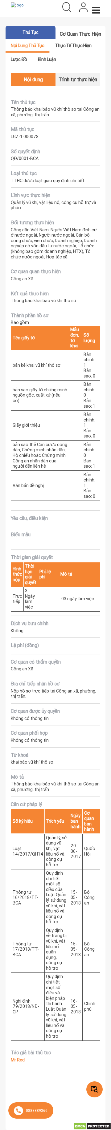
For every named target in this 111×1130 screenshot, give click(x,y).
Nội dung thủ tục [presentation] (27, 45)
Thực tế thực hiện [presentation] (73, 45)
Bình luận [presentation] (47, 59)
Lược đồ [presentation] (19, 59)
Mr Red (18, 1060)
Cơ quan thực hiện (80, 34)
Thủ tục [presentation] (30, 32)
